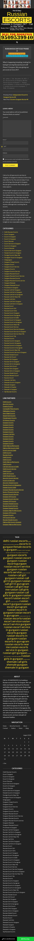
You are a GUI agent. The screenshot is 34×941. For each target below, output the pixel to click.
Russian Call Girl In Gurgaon (13, 292)
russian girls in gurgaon (17, 657)
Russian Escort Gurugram (12, 315)
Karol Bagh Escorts (9, 413)
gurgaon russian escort (17, 557)
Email (4, 146)
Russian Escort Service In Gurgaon (15, 331)
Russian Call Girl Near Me (12, 297)
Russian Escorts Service (10, 506)
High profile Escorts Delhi (11, 448)
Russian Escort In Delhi (11, 317)
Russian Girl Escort (10, 357)
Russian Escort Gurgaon (11, 313)
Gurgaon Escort (9, 264)
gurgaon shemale (26, 572)
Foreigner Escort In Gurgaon (13, 257)
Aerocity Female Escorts (10, 483)
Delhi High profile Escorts (11, 446)
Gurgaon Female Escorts (10, 503)
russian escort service (17, 620)
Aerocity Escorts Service (10, 478)
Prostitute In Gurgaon (11, 287)
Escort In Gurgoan (10, 239)
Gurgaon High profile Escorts (12, 524)
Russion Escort (9, 378)
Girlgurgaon (8, 260)
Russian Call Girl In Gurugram (13, 294)
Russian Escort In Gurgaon (12, 320)
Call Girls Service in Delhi (11, 466)
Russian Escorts (9, 338)
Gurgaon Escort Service (11, 267)
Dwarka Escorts (8, 406)
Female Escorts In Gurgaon (12, 253)
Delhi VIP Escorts (8, 473)
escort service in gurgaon (13, 544)
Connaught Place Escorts (11, 409)
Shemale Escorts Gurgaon (12, 382)
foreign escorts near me (11, 552)
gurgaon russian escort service (17, 565)
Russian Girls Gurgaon (11, 368)
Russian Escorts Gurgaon (12, 341)
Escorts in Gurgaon (10, 246)
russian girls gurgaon (16, 656)
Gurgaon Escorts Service (12, 271)
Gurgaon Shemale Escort (12, 285)
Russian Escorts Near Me (12, 350)
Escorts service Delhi (9, 450)
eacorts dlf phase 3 (9, 84)
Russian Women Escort (11, 375)
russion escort (26, 659)
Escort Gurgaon (9, 234)
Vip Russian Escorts (10, 392)
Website (5, 153)
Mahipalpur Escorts (9, 411)
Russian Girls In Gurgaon (12, 371)
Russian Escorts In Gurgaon (13, 345)
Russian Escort (9, 306)
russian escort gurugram (19, 605)
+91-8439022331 (9, 939)
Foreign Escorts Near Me (12, 255)
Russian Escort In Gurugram (13, 322)
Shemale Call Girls (9, 380)
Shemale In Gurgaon (10, 389)
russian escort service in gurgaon (17, 628)
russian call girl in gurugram (18, 582)
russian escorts (12, 618)
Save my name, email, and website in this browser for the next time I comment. (16, 160)
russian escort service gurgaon (17, 623)
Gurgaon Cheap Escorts (11, 262)
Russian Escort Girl (10, 308)
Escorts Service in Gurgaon (17, 54)
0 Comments (10, 88)
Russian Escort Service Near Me (14, 334)
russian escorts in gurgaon (17, 637)
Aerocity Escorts (8, 404)
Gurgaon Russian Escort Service (14, 276)
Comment (5, 118)
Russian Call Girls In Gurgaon (13, 304)
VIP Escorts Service (9, 517)
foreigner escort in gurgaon (23, 550)
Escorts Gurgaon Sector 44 (19, 99)
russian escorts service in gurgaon (15, 86)
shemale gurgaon (17, 664)
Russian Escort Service (11, 327)
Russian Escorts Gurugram (12, 343)
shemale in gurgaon (17, 667)
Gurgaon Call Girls (8, 434)
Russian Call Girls (9, 299)
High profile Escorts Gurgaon (12, 522)
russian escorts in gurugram (17, 640)
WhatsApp (26, 939)
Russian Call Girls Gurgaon (12, 301)
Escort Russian (9, 241)
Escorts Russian (9, 248)
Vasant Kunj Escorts (9, 415)
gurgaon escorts (17, 555)
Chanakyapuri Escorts (10, 418)
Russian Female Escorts (10, 520)
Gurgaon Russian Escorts (12, 278)
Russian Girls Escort (10, 366)
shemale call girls (17, 661)
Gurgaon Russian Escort (11, 274)
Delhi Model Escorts (9, 476)
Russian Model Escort (11, 373)
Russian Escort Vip (10, 336)
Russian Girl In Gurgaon (11, 361)
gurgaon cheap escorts (22, 552)
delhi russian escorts (15, 540)
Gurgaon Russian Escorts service (14, 280)
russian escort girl (17, 599)
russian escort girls (14, 601)
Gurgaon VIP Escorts (9, 496)
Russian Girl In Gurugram (12, 364)
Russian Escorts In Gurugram (13, 348)
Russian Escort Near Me (11, 324)
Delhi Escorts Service (9, 469)
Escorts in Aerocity (9, 480)
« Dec (4, 763)
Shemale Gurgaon (9, 385)
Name (5, 139)
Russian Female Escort (11, 355)
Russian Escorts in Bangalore (12, 485)
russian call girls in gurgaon (16, 594)
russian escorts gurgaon (17, 631)
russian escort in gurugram (17, 614)
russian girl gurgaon (15, 652)
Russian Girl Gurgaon (11, 359)
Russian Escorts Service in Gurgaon (17, 56)
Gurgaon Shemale (9, 283)
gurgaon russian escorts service (15, 571)
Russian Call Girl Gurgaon (12, 290)
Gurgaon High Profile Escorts (12, 510)
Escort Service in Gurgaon (12, 243)
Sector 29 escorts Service (11, 492)
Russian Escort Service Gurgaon (14, 329)
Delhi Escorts (7, 402)
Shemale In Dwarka (10, 387)
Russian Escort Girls (10, 311)
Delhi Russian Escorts (11, 232)
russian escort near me (24, 616)
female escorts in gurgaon (17, 548)
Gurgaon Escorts (9, 269)
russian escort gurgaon (15, 602)
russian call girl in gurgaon (16, 579)
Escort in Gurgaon (10, 236)
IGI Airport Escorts (9, 420)
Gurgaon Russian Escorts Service (13, 490)
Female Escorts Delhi (9, 487)
